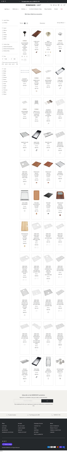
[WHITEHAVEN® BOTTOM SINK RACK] (48, 71)
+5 (24, 59)
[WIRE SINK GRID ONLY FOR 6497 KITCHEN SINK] (60, 226)
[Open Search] (51, 5)
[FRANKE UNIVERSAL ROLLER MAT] (60, 164)
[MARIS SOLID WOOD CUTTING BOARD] (36, 71)
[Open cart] (64, 5)
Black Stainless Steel (60, 153)
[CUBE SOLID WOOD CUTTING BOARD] (36, 34)
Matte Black (22, 56)
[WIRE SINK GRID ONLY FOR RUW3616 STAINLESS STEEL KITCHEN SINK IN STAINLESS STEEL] (36, 326)
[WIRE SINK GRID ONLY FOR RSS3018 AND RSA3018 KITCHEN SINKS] (60, 326)
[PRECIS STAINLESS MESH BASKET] (48, 361)
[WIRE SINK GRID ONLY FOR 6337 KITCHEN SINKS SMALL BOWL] (25, 259)
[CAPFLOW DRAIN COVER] (60, 34)
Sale (62, 9)
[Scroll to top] (64, 448)
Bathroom (15, 9)
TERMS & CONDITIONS (55, 430)
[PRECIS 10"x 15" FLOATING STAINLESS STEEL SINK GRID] (36, 102)
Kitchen (24, 9)
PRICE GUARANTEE (38, 434)
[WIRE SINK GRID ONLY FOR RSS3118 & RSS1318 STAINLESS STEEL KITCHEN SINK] (48, 259)
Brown (25, 246)
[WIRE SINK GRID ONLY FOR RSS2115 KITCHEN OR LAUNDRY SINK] (48, 292)
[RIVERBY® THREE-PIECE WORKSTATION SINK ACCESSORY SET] (48, 102)
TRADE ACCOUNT (22, 432)
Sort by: (60, 22)
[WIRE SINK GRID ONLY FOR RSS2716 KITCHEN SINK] (25, 326)
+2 (48, 55)
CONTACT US (37, 426)
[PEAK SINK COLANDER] (36, 361)
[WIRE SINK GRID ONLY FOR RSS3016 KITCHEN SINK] (60, 135)
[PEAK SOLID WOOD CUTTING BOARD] (36, 164)
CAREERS (52, 432)
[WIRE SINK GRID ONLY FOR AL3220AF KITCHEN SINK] (60, 259)
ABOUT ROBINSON (54, 426)
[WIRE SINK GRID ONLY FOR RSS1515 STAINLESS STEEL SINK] (25, 164)
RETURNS (36, 432)
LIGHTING (4, 426)
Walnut (36, 52)
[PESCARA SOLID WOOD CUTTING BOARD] (36, 195)
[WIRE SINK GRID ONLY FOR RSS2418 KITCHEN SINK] (36, 292)
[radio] (24, 23)
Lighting (6, 9)
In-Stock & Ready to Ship (35, 9)
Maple (36, 214)
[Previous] (19, 1)
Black (48, 214)
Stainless (60, 181)
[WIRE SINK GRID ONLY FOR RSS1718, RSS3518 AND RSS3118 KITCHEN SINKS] (25, 292)
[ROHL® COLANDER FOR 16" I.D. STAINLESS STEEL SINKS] (25, 361)
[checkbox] (9, 22)
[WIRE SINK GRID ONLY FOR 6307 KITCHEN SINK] (48, 226)
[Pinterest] (5, 1)
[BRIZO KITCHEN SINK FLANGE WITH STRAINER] (48, 34)
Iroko (36, 91)
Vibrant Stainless (22, 60)
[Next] (47, 1)
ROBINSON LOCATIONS (7, 432)
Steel (60, 88)
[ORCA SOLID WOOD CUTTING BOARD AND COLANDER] (60, 195)
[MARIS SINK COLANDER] (36, 135)
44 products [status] (42, 23)
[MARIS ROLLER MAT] (25, 135)
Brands (56, 9)
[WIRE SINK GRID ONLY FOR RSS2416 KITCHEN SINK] (60, 102)
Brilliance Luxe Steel (46, 55)
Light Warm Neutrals (48, 123)
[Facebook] (2, 1)
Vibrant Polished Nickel (27, 56)
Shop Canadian (48, 9)
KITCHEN (4, 428)
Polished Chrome (24, 56)
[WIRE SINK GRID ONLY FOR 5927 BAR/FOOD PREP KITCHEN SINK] (36, 226)
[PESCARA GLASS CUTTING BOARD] (48, 195)
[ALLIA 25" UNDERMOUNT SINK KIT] (25, 71)
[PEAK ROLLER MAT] (48, 135)
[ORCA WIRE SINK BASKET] (25, 195)
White (60, 378)
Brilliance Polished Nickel (46, 52)
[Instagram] (3, 1)
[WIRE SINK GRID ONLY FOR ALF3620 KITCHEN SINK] (60, 292)
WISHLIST (20, 430)
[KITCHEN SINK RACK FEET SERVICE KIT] (60, 361)
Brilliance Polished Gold (50, 52)
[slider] (2, 62)
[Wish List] (58, 5)
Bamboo (48, 183)
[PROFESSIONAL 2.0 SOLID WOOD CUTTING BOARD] (25, 226)
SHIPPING (36, 430)
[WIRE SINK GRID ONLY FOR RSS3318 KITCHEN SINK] (48, 326)
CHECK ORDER (21, 428)
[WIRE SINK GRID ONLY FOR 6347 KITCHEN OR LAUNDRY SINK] (36, 259)
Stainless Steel (60, 51)
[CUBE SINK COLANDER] (60, 71)
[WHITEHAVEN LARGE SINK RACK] (25, 102)
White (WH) (38, 247)
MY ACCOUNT (21, 426)
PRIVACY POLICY (54, 428)
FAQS (35, 428)
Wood (60, 215)
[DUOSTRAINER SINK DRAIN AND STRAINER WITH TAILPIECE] (25, 34)
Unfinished (25, 88)
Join (47, 400)
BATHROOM (5, 430)
